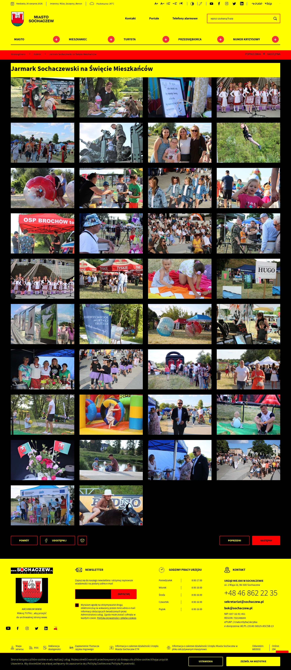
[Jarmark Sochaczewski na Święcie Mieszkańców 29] (111, 188)
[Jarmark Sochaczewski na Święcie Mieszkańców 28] (180, 188)
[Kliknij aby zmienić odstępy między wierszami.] (168, 4)
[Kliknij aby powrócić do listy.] (264, 54)
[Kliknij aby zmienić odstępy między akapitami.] (181, 4)
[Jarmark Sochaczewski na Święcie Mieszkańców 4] (180, 460)
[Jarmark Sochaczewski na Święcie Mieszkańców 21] (111, 279)
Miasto (19, 39)
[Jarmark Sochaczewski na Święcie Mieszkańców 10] (42, 415)
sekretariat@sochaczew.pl (244, 601)
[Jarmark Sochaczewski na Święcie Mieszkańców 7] (248, 415)
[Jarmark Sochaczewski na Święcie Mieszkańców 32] (180, 143)
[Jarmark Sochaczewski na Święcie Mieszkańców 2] (42, 505)
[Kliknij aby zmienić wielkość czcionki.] (156, 4)
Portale (154, 18)
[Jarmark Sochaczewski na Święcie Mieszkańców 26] (42, 233)
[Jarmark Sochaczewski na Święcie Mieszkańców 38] (42, 97)
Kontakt (130, 18)
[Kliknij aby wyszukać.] (275, 18)
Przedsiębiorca (189, 39)
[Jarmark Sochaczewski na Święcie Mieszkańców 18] (42, 324)
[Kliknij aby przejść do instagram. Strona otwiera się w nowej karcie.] (226, 4)
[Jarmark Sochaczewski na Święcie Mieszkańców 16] (180, 324)
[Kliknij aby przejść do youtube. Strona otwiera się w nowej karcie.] (211, 4)
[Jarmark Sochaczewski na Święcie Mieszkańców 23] (248, 233)
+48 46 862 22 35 (251, 593)
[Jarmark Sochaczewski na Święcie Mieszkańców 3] (248, 460)
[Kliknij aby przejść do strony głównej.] (32, 19)
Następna (273, 54)
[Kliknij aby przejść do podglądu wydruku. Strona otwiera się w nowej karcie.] (82, 540)
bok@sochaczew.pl (238, 608)
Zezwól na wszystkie (253, 661)
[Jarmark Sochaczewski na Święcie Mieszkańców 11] (248, 369)
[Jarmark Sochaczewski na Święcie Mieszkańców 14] (42, 369)
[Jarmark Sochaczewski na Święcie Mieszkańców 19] (248, 279)
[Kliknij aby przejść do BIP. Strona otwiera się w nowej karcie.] (268, 3)
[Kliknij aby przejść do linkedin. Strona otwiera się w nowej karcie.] (242, 4)
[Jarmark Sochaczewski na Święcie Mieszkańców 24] (180, 233)
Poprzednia (253, 54)
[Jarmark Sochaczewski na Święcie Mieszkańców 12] (180, 369)
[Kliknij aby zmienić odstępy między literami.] (162, 4)
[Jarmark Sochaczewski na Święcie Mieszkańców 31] (248, 143)
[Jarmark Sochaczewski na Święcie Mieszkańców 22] (42, 279)
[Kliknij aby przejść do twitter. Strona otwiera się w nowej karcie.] (234, 4)
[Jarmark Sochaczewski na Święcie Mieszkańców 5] (111, 460)
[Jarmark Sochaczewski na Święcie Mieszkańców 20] (180, 279)
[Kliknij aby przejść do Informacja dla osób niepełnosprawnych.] (201, 3)
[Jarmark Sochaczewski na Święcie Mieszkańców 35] (248, 97)
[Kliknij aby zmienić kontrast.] (192, 3)
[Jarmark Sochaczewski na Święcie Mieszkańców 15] (248, 324)
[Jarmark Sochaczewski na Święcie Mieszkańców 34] (42, 143)
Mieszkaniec (78, 39)
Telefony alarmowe (185, 18)
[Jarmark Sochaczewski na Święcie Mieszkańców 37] (111, 97)
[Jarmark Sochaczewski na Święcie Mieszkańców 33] (111, 143)
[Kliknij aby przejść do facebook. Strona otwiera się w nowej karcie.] (219, 4)
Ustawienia (206, 661)
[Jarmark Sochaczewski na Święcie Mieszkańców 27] (248, 188)
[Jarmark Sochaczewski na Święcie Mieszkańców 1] (111, 505)
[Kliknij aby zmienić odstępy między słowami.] (175, 4)
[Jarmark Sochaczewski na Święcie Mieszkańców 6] (42, 460)
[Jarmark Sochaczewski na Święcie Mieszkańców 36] (180, 97)
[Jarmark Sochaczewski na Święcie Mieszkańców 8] (180, 415)
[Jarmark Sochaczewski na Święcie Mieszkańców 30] (42, 188)
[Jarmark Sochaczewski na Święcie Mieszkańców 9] (111, 415)
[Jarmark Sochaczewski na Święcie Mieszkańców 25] (111, 233)
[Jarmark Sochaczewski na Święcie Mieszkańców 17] (111, 324)
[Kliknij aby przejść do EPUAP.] (257, 4)
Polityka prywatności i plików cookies (116, 618)
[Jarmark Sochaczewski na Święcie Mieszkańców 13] (111, 369)
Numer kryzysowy (246, 39)
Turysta (130, 39)
